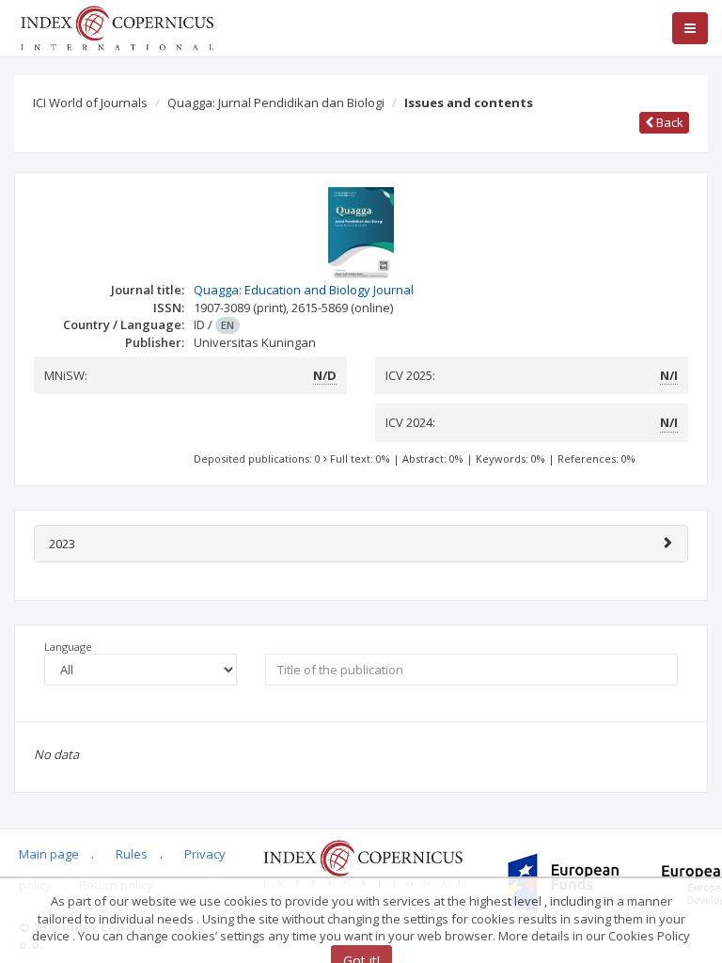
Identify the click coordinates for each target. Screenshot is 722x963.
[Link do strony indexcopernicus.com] (362, 862)
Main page (49, 853)
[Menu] (690, 28)
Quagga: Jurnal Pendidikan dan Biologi (276, 102)
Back (668, 122)
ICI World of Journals (90, 102)
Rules (132, 853)
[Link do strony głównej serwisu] (116, 26)
